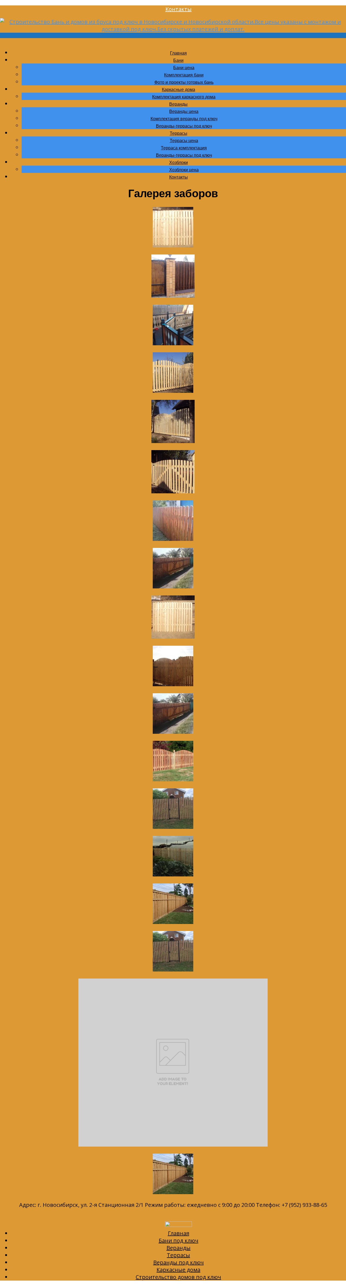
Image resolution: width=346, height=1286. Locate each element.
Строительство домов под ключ (178, 1277)
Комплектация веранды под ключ (184, 118)
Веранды (178, 104)
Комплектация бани (184, 75)
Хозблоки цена (184, 170)
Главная (178, 53)
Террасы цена (184, 140)
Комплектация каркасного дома (183, 97)
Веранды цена (183, 111)
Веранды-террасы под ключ (184, 126)
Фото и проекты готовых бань (184, 82)
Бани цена (183, 67)
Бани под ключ (178, 1240)
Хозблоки (178, 162)
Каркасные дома (178, 89)
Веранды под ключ (178, 1262)
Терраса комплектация (184, 148)
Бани (178, 60)
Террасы (178, 133)
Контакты (178, 9)
